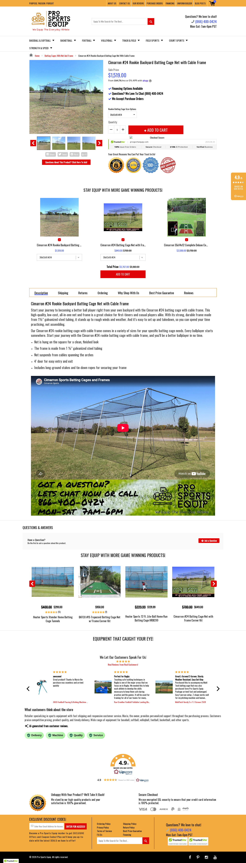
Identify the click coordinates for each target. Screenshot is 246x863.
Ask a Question (210, 540)
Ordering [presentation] (103, 293)
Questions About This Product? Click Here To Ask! (66, 162)
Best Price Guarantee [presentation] (161, 293)
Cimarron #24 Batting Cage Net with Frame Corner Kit (193, 618)
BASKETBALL (66, 40)
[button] (28, 688)
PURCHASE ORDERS (155, 3)
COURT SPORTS (177, 40)
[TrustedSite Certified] (178, 841)
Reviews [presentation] (188, 293)
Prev (33, 143)
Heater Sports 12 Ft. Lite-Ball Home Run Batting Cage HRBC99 (146, 618)
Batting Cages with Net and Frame (59, 55)
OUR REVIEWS (138, 3)
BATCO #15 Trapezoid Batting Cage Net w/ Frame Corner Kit (99, 619)
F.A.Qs (99, 834)
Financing (127, 834)
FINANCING (170, 3)
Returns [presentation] (83, 293)
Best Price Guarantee (132, 831)
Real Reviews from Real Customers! (123, 664)
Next (99, 143)
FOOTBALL (87, 40)
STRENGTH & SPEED (39, 48)
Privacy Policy (103, 827)
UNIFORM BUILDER (184, 3)
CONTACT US (124, 3)
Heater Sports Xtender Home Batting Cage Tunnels (52, 619)
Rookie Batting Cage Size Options (122, 109)
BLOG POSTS (200, 3)
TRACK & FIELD (129, 40)
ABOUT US (112, 3)
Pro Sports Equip (44, 857)
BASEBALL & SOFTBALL (40, 40)
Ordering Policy (103, 823)
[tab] (41, 292)
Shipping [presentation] (63, 293)
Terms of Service (104, 831)
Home (36, 55)
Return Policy (128, 827)
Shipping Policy (129, 823)
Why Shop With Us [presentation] (128, 293)
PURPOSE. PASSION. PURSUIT (41, 3)
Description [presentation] (41, 293)
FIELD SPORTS (153, 40)
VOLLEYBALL (107, 40)
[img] (123, 661)
